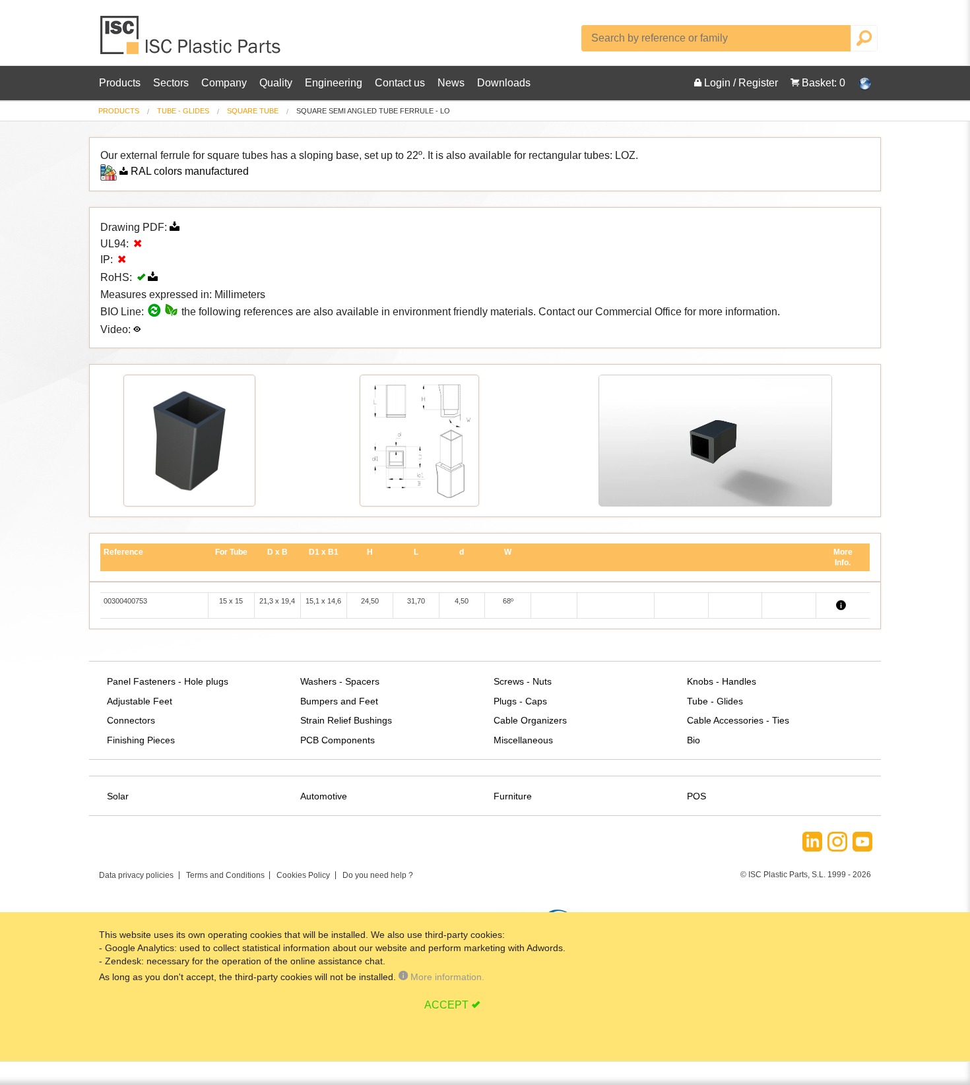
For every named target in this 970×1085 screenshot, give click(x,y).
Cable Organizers (530, 720)
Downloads (504, 82)
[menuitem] (118, 111)
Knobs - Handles (721, 681)
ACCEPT (446, 1004)
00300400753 (125, 601)
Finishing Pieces (141, 740)
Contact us (400, 82)
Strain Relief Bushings (346, 720)
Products (120, 82)
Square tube (252, 111)
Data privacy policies (136, 875)
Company (224, 82)
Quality (275, 82)
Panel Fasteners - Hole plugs (167, 681)
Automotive (323, 796)
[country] (858, 83)
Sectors (171, 82)
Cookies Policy (303, 875)
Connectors (131, 720)
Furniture (513, 796)
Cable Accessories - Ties (738, 720)
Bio (693, 740)
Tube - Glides (183, 111)
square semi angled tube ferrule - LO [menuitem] (373, 111)
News (451, 82)
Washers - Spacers (339, 681)
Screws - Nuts (523, 681)
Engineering (333, 82)
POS (696, 796)
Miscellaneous (523, 740)
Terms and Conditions (225, 875)
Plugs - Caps (520, 701)
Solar (118, 796)
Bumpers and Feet (339, 701)
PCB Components (337, 740)
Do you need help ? (377, 875)
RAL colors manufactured (189, 171)
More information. (446, 977)
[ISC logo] (191, 40)
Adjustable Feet (139, 701)
